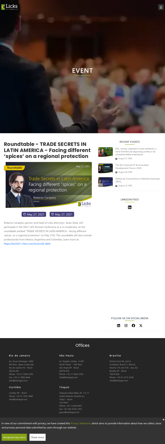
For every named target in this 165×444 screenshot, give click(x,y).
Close (163, 419)
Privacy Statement (81, 423)
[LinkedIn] (118, 325)
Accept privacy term (14, 437)
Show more (37, 437)
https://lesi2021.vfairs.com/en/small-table (27, 243)
